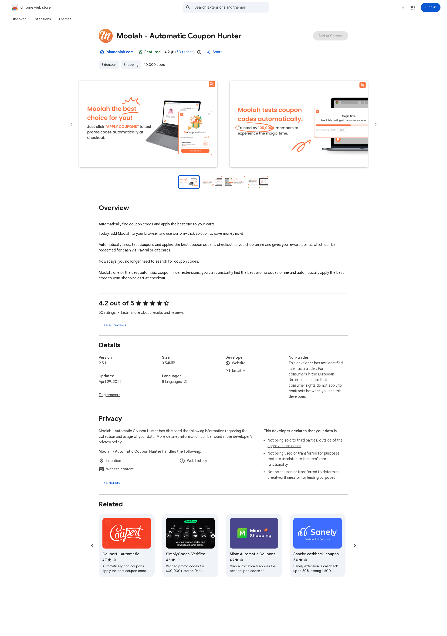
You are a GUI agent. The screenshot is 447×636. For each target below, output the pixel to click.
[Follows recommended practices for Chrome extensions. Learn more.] (140, 52)
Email (236, 370)
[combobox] (232, 7)
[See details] (111, 483)
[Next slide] (375, 124)
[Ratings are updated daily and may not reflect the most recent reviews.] (199, 52)
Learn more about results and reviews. (153, 312)
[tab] (19, 19)
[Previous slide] (71, 124)
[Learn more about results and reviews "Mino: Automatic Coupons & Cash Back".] (241, 560)
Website (238, 363)
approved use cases (284, 446)
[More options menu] (403, 7)
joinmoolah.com (120, 52)
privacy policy (110, 442)
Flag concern (109, 395)
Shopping (131, 65)
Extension (109, 65)
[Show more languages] (185, 382)
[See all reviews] (114, 325)
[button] (412, 7)
